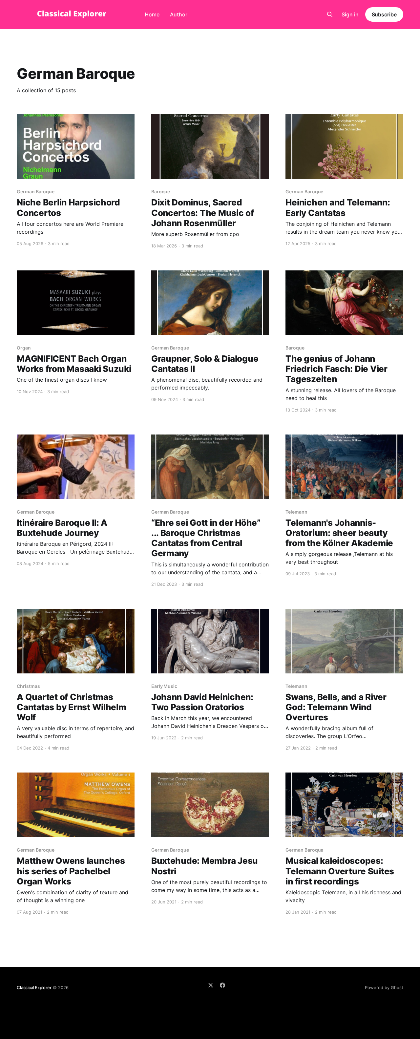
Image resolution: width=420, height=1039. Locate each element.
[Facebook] (222, 985)
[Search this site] (330, 14)
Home (152, 14)
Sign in (350, 14)
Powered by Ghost (384, 987)
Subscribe (384, 14)
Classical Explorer (34, 987)
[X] (210, 985)
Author (178, 14)
